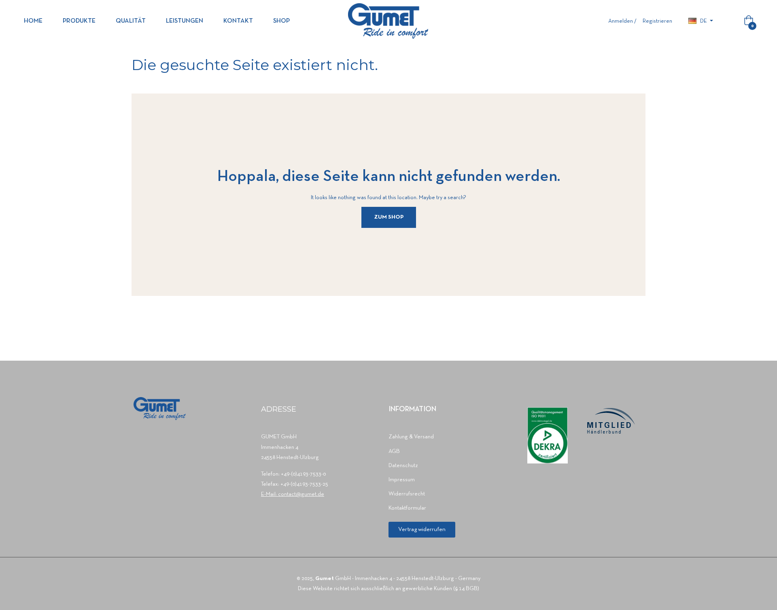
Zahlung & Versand (411, 437)
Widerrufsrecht (406, 494)
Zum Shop (388, 217)
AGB (394, 451)
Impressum (401, 479)
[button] (421, 530)
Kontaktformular (407, 508)
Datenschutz (403, 465)
